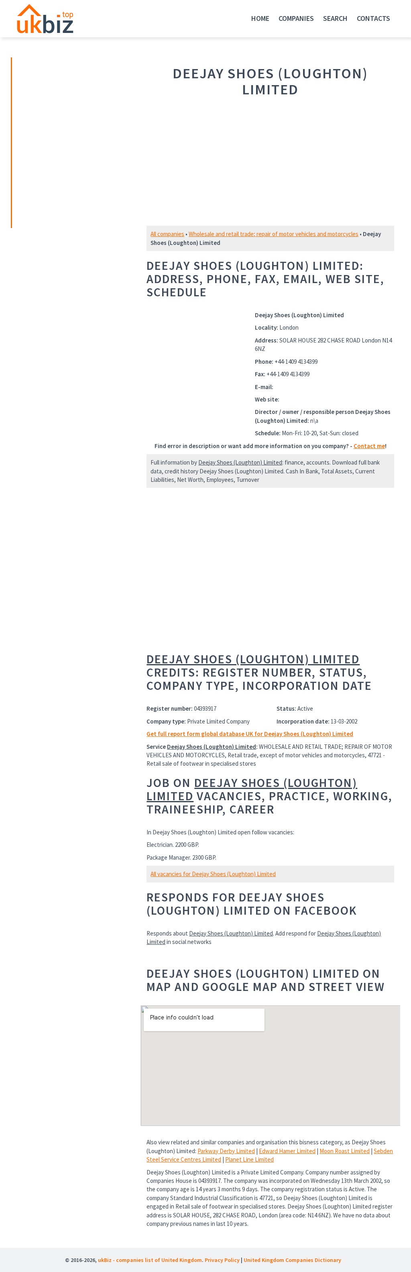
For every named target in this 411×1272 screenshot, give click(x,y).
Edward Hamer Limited (287, 1151)
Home (260, 18)
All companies (167, 234)
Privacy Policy (222, 1260)
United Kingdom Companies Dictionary (292, 1260)
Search (335, 18)
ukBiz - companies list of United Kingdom (150, 1260)
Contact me (369, 446)
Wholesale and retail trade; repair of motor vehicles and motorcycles (273, 234)
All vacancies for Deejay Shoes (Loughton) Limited (213, 874)
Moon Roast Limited (344, 1151)
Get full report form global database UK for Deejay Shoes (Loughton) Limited (249, 734)
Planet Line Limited (249, 1159)
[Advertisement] (68, 141)
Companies (296, 18)
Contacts (373, 18)
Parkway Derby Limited (226, 1151)
